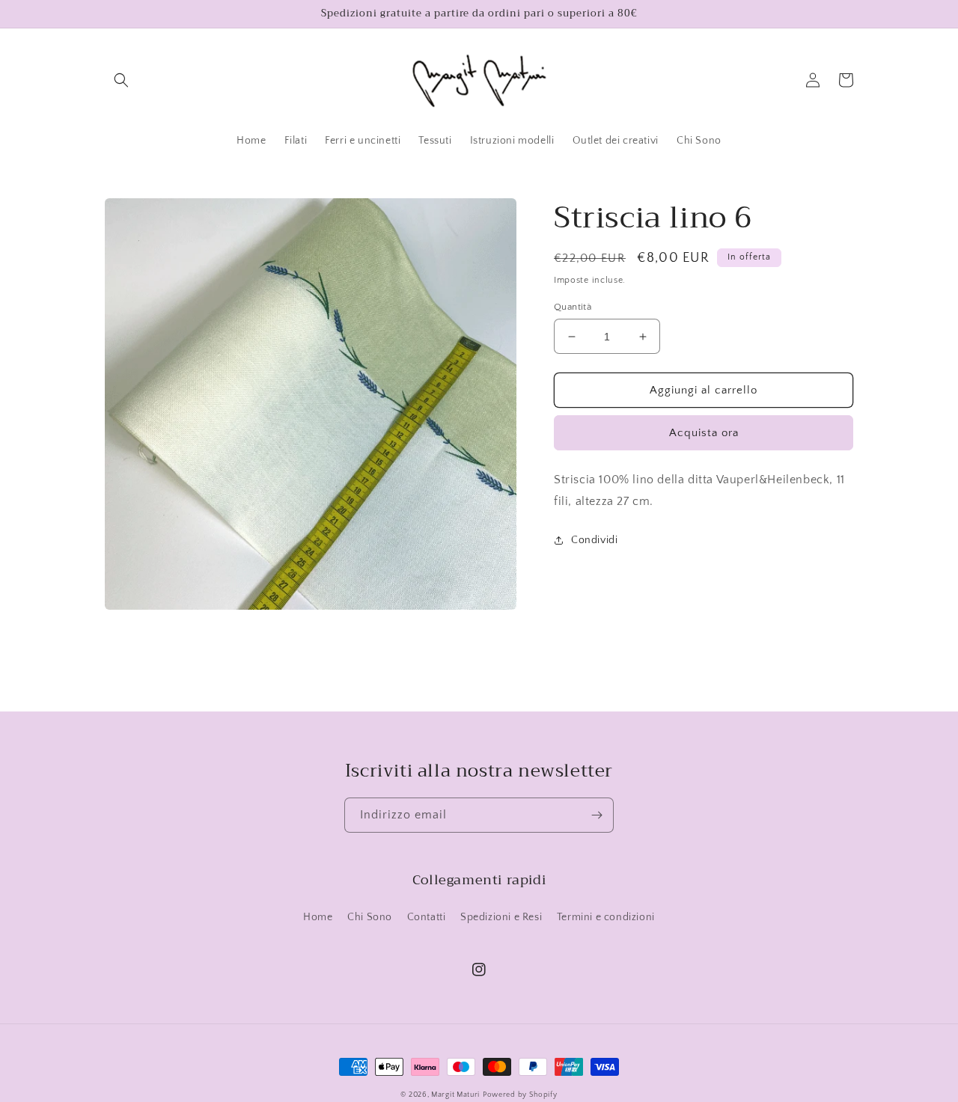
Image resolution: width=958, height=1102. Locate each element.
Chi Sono (369, 917)
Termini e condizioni (606, 917)
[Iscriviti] (596, 815)
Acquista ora (704, 432)
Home (317, 917)
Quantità (572, 306)
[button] (121, 80)
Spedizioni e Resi (501, 917)
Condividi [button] (594, 540)
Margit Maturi (455, 1095)
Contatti (426, 917)
